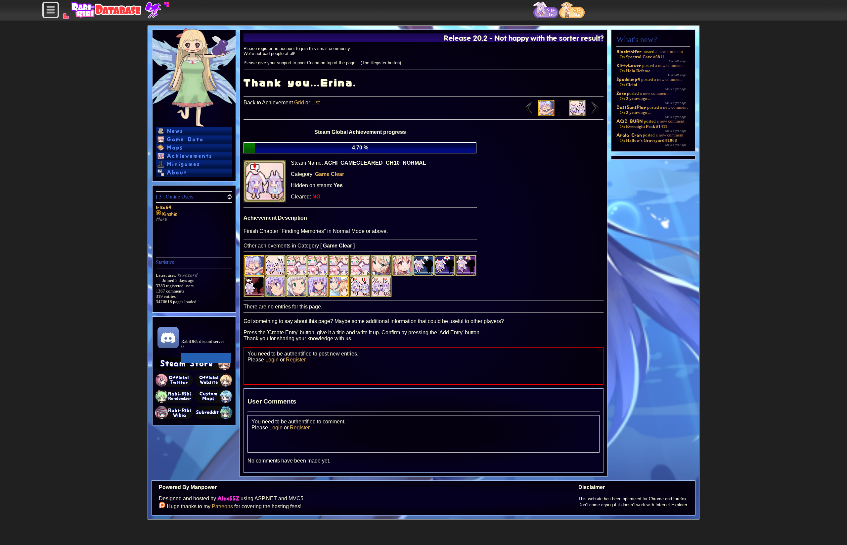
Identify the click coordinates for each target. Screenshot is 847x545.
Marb (161, 219)
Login (272, 359)
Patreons (222, 506)
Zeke (621, 93)
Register (296, 359)
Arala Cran (629, 135)
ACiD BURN (629, 121)
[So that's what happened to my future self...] (586, 114)
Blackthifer (629, 51)
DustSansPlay (631, 107)
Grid (299, 102)
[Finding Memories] (537, 114)
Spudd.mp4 (628, 79)
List (315, 102)
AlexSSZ (228, 498)
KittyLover (628, 65)
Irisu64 (163, 207)
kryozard (187, 275)
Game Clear (329, 174)
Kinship (170, 214)
